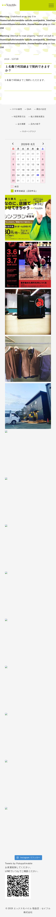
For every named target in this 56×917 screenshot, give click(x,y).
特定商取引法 (20, 117)
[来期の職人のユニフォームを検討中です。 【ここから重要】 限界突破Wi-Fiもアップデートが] (28, 359)
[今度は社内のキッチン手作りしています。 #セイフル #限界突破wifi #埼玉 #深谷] (28, 453)
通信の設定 (41, 109)
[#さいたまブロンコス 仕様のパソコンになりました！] (28, 312)
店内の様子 (35, 124)
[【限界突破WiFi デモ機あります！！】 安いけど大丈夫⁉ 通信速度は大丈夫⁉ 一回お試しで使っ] (28, 736)
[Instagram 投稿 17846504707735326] (28, 830)
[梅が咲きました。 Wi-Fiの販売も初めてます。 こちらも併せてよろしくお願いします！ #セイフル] (28, 641)
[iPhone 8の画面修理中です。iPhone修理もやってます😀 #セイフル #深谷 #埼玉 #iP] (28, 547)
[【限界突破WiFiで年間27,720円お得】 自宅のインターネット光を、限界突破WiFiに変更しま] (28, 783)
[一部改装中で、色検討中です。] (28, 500)
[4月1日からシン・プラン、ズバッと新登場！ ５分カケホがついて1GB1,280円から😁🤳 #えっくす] (28, 217)
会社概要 (22, 124)
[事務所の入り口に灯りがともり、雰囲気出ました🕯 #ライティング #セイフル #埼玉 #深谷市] (28, 406)
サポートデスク (29, 131)
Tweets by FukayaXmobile (18, 863)
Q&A (29, 109)
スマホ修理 (17, 109)
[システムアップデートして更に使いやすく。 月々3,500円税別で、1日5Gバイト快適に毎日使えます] (28, 594)
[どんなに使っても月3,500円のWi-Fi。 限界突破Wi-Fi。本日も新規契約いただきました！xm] (28, 688)
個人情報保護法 (37, 117)
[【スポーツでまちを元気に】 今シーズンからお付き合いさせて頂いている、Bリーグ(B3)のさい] (28, 265)
